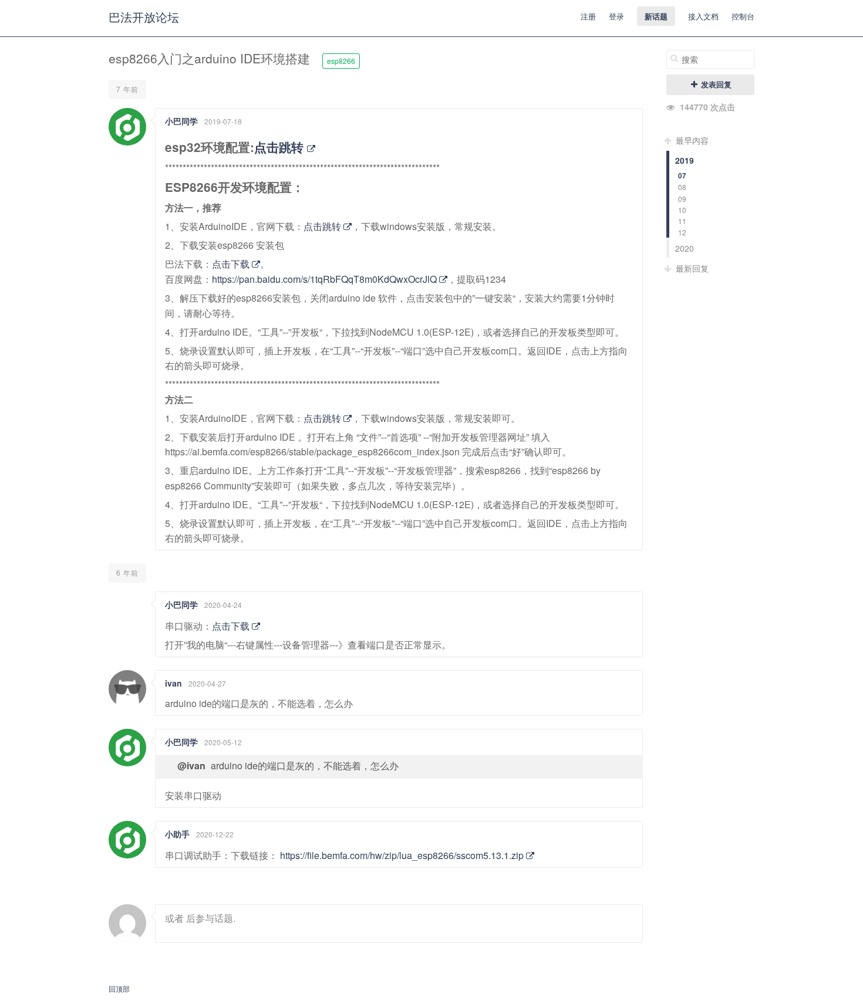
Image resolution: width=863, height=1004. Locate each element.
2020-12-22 (215, 834)
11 (682, 221)
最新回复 (691, 268)
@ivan (191, 765)
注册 (588, 16)
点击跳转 (280, 146)
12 (682, 232)
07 (682, 176)
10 (682, 210)
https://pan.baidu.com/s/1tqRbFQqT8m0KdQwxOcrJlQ (325, 279)
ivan (173, 683)
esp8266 (341, 61)
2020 (684, 248)
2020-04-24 (223, 605)
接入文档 (703, 16)
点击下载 (232, 264)
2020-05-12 (223, 742)
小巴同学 (181, 121)
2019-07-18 (223, 121)
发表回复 (715, 84)
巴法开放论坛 (144, 16)
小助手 (177, 834)
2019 (684, 160)
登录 (616, 16)
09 (682, 199)
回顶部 (119, 988)
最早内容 (691, 140)
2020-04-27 (207, 683)
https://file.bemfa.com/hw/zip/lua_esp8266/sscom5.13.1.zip (403, 855)
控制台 (742, 16)
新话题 (656, 16)
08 (682, 187)
